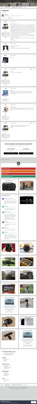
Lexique (5, 380)
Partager (4, 17)
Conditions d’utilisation (14, 402)
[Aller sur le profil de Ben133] (3, 212)
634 (6, 65)
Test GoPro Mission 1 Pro (9, 180)
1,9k (6, 98)
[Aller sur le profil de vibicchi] (3, 15)
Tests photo (6, 366)
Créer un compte (6, 374)
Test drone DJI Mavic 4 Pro (27, 242)
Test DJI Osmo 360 (9, 242)
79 (5, 114)
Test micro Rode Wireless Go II (9, 330)
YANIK (6, 88)
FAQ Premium (6, 375)
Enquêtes (5, 360)
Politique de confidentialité (24, 387)
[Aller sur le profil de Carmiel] (3, 199)
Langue (16, 387)
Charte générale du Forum (6, 168)
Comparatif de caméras (7, 367)
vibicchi (5, 21)
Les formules (6, 372)
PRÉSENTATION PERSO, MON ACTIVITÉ (16, 15)
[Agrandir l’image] (28, 48)
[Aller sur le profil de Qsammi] (5, 60)
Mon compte (6, 373)
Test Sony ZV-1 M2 (27, 297)
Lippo (6, 104)
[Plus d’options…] (34, 21)
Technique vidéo (6, 359)
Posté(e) (13, 21)
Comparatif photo (6, 368)
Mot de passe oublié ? (5, 173)
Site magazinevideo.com (6, 171)
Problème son (6, 206)
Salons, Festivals (6, 379)
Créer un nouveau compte (11, 153)
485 (6, 31)
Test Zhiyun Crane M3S (9, 316)
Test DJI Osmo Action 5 (9, 270)
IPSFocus (13, 387)
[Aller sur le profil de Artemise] (3, 206)
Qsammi (5, 55)
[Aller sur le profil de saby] (3, 228)
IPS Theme (9, 387)
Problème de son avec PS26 (8, 198)
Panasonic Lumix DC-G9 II (28, 270)
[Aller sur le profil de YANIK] (5, 92)
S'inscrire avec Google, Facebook (7, 176)
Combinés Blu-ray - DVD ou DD (8, 354)
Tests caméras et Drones (7, 365)
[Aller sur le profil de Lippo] (5, 109)
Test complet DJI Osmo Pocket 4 (28, 180)
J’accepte (34, 402)
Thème (19, 387)
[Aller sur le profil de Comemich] (3, 222)
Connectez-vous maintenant (26, 153)
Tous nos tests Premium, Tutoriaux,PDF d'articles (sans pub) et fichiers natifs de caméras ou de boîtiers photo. (9, 307)
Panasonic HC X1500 (7, 211)
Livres (5, 361)
